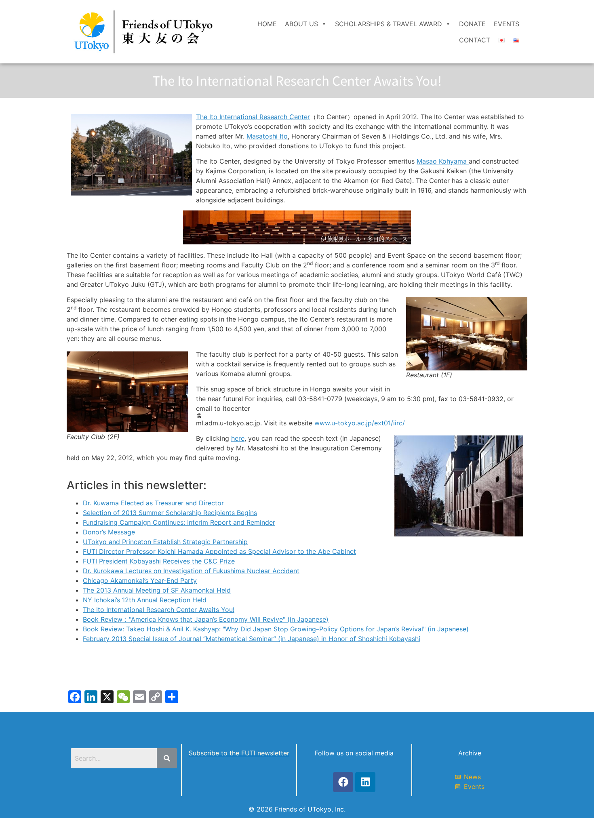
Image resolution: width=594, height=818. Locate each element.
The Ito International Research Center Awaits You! (158, 610)
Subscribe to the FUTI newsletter (239, 753)
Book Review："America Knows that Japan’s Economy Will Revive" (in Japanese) (206, 619)
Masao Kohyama (443, 161)
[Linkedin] (365, 782)
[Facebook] (343, 782)
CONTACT (474, 40)
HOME (267, 24)
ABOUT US (301, 24)
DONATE (472, 24)
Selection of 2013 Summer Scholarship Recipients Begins (170, 513)
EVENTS (506, 24)
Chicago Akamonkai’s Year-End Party (140, 580)
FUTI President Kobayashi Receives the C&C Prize (159, 561)
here (237, 438)
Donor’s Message (109, 532)
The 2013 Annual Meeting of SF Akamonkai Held (157, 590)
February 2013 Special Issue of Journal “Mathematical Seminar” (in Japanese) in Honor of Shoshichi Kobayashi (251, 639)
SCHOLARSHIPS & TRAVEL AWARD (388, 24)
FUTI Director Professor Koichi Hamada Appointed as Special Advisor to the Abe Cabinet (219, 551)
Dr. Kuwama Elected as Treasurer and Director (153, 503)
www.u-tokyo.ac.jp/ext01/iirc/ (359, 423)
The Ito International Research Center (253, 117)
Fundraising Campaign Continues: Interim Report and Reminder (179, 522)
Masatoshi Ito (267, 136)
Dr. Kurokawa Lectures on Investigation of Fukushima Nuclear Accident (191, 571)
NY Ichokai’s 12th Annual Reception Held (144, 600)
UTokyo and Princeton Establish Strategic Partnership (165, 542)
